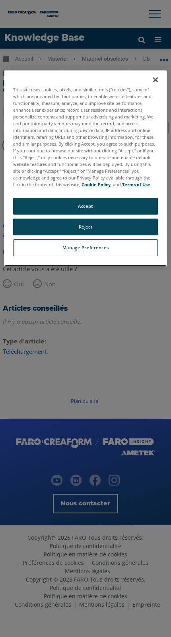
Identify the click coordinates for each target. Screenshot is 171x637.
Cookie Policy (96, 185)
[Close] (155, 80)
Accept (85, 206)
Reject (85, 227)
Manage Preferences (85, 247)
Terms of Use (136, 185)
